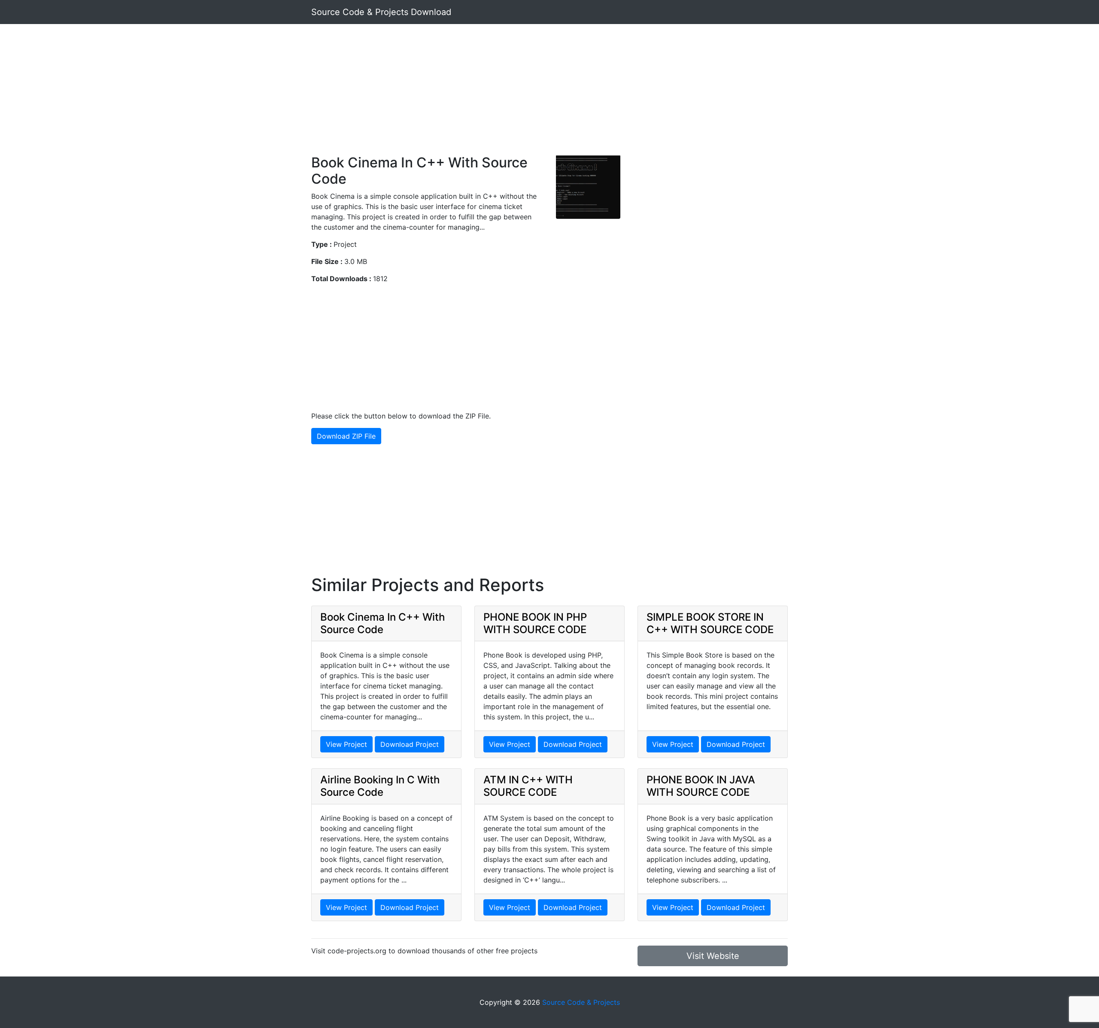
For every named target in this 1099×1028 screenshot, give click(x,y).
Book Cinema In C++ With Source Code (382, 623)
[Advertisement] (549, 94)
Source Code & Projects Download (381, 12)
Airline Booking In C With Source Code (380, 785)
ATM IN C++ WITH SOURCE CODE (528, 785)
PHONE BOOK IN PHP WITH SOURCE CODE (535, 623)
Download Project (409, 744)
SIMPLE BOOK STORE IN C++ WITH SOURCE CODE (710, 623)
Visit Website (712, 956)
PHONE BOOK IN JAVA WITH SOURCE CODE (701, 785)
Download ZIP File (346, 436)
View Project (346, 744)
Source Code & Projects (581, 1002)
